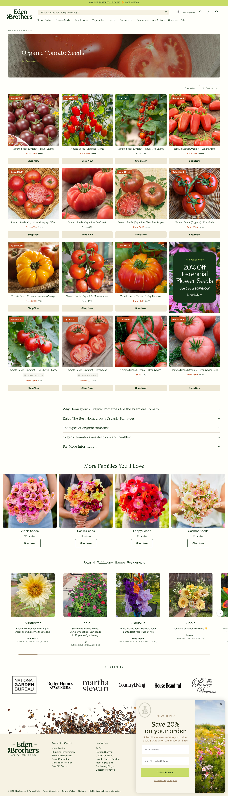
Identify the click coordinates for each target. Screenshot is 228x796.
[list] (114, 610)
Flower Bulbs (44, 20)
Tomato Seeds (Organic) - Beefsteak (87, 222)
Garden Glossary (104, 751)
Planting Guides (104, 762)
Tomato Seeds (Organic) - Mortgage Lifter (33, 222)
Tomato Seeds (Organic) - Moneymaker (87, 296)
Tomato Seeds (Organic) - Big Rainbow (140, 296)
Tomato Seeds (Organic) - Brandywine (141, 370)
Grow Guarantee (60, 759)
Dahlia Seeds (86, 531)
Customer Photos (105, 769)
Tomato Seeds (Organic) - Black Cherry (33, 148)
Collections (126, 20)
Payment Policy (68, 791)
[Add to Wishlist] (55, 98)
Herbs (112, 20)
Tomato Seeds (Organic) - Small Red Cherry (141, 148)
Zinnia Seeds (30, 531)
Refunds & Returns (62, 755)
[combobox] (103, 12)
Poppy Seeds (142, 531)
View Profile (58, 748)
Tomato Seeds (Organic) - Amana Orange (33, 296)
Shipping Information (63, 751)
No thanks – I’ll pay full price (165, 780)
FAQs (98, 748)
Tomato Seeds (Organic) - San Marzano (194, 148)
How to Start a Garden (107, 759)
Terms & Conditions (51, 791)
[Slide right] (220, 613)
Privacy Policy (34, 791)
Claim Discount (165, 772)
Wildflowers (80, 20)
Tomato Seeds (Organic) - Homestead (87, 370)
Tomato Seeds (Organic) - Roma (87, 148)
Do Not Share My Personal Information (105, 791)
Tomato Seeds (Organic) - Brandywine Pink (195, 370)
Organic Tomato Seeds (23, 30)
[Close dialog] (221, 704)
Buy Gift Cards (59, 766)
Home (9, 30)
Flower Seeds (63, 20)
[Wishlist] (208, 12)
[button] (44, 20)
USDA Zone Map (104, 755)
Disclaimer (82, 791)
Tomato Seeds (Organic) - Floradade (194, 222)
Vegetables (98, 20)
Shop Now (33, 160)
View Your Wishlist (62, 762)
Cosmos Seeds (198, 531)
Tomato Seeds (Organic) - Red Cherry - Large (33, 370)
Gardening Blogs (105, 766)
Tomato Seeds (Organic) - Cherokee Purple (141, 222)
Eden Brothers (20, 791)
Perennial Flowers (109, 2)
